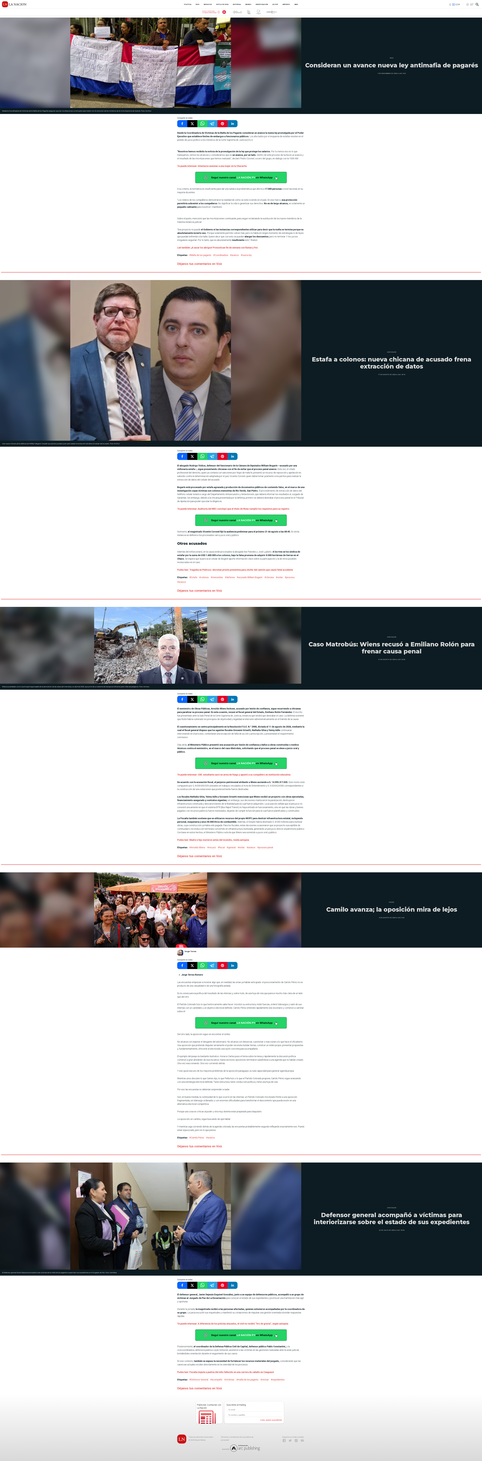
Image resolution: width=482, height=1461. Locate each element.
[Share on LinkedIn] (232, 123)
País (392, 58)
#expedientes (278, 1379)
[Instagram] (296, 1441)
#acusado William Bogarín (249, 577)
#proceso (290, 577)
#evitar (279, 577)
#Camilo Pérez (196, 1137)
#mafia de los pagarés (247, 1379)
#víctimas (229, 1379)
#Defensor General (198, 1379)
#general (231, 847)
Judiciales (391, 352)
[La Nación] (14, 4)
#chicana (269, 577)
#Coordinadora (220, 255)
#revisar (264, 1379)
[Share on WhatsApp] (202, 123)
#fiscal (221, 847)
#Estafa (193, 577)
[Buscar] (477, 4)
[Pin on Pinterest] (222, 123)
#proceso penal (265, 847)
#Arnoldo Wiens (197, 847)
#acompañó (216, 1379)
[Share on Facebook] (182, 123)
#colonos (204, 577)
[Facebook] (284, 1441)
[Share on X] (192, 123)
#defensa (230, 577)
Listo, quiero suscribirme (271, 1420)
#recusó (211, 847)
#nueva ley (246, 255)
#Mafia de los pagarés (200, 255)
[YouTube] (302, 1441)
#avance (234, 255)
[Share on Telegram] (212, 123)
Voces (391, 902)
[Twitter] (290, 1441)
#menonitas (217, 577)
